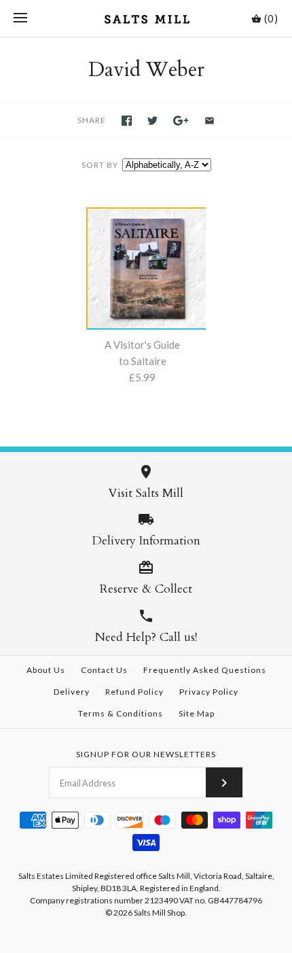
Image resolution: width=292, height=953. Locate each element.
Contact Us (104, 670)
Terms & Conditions (120, 713)
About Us (45, 670)
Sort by (99, 165)
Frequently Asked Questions (204, 670)
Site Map (197, 713)
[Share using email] (209, 121)
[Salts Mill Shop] (146, 18)
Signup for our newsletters (146, 754)
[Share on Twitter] (152, 121)
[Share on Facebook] (127, 121)
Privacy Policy (208, 692)
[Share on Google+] (181, 121)
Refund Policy (134, 692)
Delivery (72, 692)
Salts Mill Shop (159, 912)
